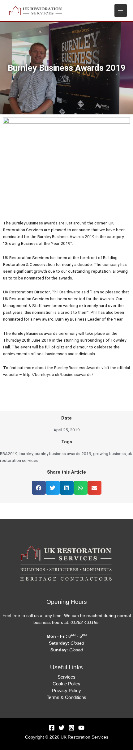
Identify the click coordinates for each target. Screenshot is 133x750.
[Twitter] (61, 728)
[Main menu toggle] (120, 10)
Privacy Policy (66, 690)
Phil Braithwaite (66, 291)
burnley (26, 453)
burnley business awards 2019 (63, 453)
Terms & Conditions (66, 697)
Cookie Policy (66, 683)
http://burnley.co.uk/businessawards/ (58, 374)
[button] (39, 488)
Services (66, 677)
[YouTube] (81, 728)
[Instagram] (71, 728)
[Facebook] (52, 728)
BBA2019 (9, 453)
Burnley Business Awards (77, 367)
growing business (109, 453)
